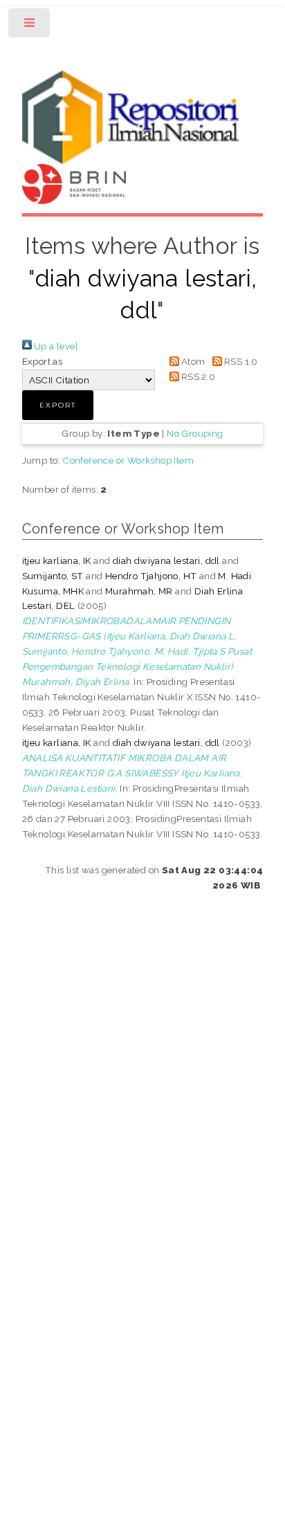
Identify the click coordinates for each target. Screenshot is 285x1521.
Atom (192, 361)
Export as (42, 361)
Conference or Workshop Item (128, 460)
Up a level (55, 346)
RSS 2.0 (197, 376)
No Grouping (195, 433)
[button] (57, 405)
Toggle (30, 26)
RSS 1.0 (240, 361)
